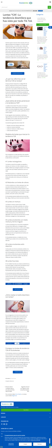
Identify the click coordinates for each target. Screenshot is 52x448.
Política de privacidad (35, 440)
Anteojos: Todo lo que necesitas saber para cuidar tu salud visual (45, 68)
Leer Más (43, 43)
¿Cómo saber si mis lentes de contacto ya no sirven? (45, 50)
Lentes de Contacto (41, 19)
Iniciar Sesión (18, 394)
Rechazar (40, 444)
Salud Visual (13, 378)
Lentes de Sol (40, 21)
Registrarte (14, 395)
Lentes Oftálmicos (41, 18)
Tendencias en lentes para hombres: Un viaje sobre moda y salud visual (46, 31)
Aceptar (25, 444)
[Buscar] (49, 7)
